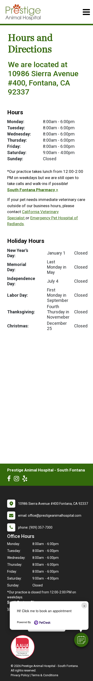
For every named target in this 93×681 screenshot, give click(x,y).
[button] (81, 640)
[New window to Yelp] (26, 479)
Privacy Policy (20, 675)
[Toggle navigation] (86, 12)
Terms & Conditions (44, 675)
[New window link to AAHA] (24, 647)
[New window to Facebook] (10, 479)
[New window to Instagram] (17, 479)
